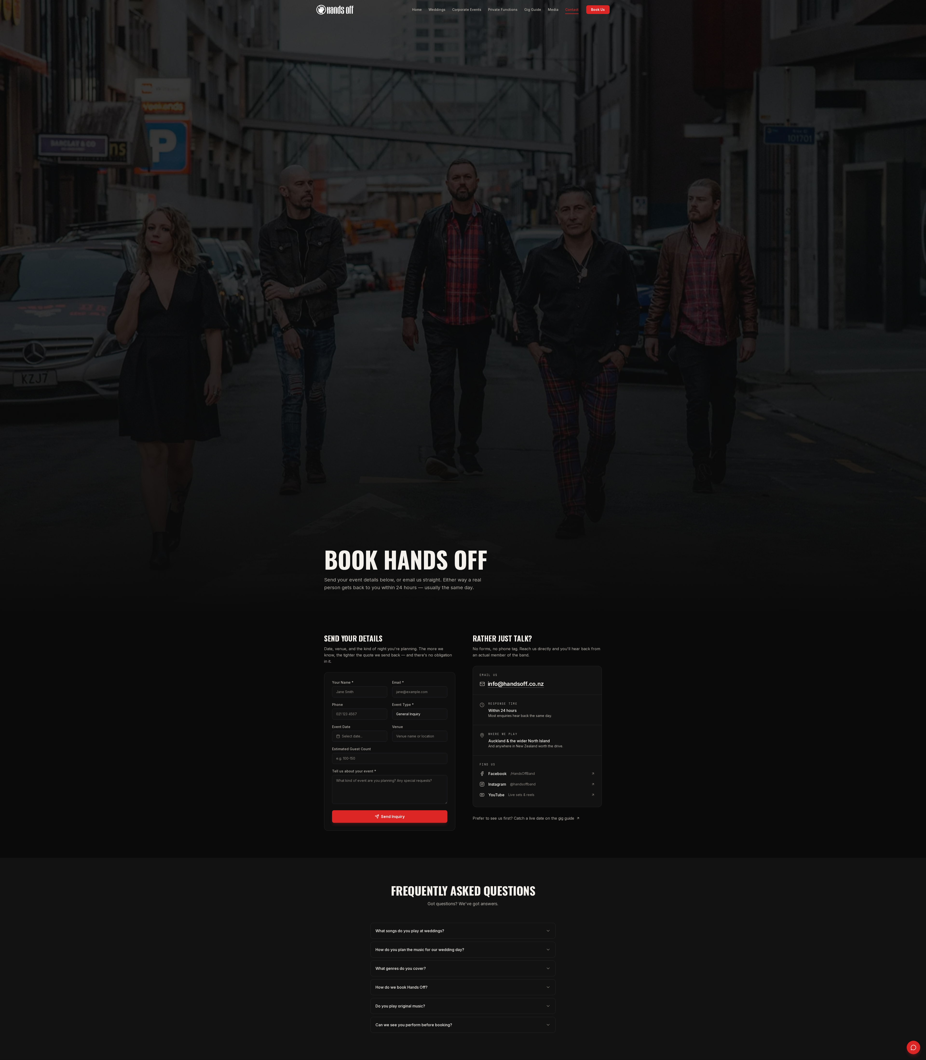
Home (417, 9)
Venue (397, 727)
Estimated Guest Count (351, 749)
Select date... (352, 736)
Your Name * (343, 682)
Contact (572, 9)
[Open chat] (913, 1047)
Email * (398, 682)
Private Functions (502, 9)
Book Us (598, 9)
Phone (337, 704)
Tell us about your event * (354, 771)
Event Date (341, 727)
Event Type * (403, 704)
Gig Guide (532, 9)
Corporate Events (466, 9)
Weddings (437, 9)
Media (553, 9)
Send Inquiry (393, 816)
